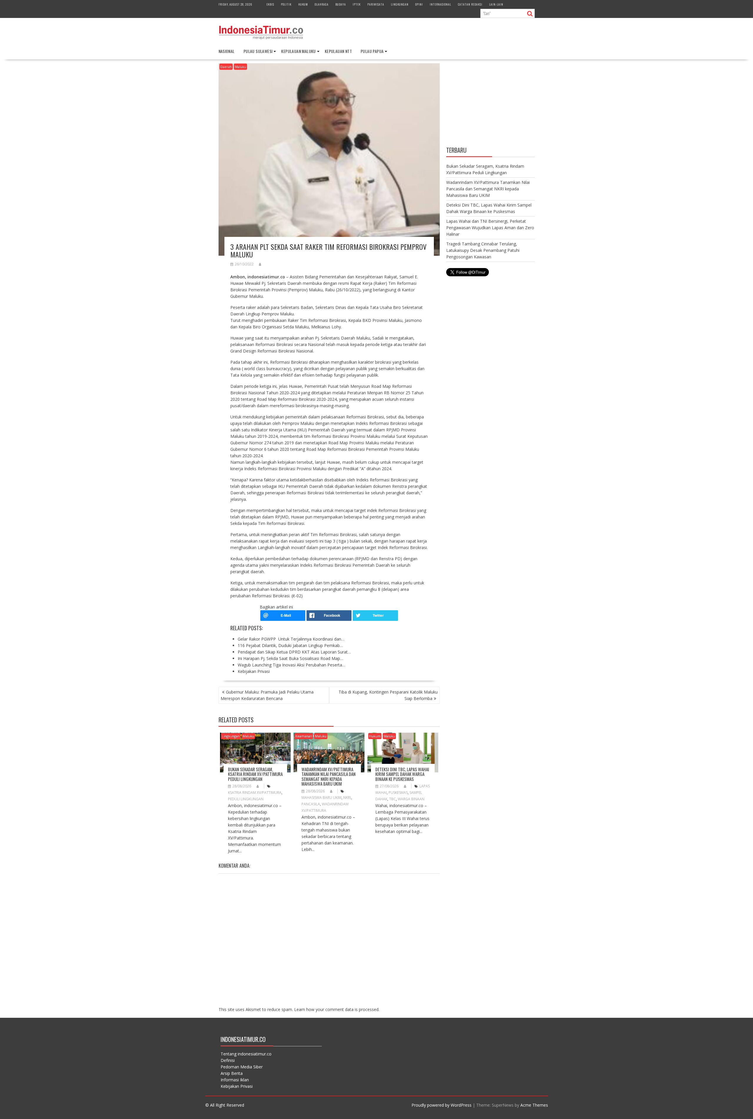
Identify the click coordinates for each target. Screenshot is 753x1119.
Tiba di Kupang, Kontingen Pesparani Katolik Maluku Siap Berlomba (388, 695)
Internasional (440, 4)
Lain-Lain (496, 4)
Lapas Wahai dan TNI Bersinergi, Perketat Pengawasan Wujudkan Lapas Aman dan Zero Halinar (490, 227)
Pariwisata (375, 4)
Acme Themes (534, 1105)
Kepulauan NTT (338, 51)
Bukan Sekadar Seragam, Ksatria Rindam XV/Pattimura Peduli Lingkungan (255, 774)
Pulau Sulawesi (258, 51)
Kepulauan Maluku (298, 51)
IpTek (357, 4)
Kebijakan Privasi (237, 1086)
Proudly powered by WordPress (442, 1105)
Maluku (240, 66)
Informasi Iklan (235, 1080)
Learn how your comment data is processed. (336, 1009)
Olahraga (322, 4)
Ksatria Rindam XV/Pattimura (254, 792)
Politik (286, 4)
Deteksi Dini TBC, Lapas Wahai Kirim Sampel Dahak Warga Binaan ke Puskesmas (402, 774)
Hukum (303, 4)
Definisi (228, 1060)
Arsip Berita (232, 1073)
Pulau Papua (372, 51)
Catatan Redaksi (470, 4)
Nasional (227, 51)
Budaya (340, 4)
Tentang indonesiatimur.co (246, 1054)
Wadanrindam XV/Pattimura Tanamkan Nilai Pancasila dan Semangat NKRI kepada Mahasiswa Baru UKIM (328, 776)
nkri (347, 797)
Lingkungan (400, 4)
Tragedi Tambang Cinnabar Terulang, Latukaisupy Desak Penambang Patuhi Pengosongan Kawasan (482, 250)
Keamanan (303, 736)
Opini (419, 4)
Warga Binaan (411, 799)
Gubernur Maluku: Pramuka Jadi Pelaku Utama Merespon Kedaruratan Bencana (267, 695)
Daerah (226, 66)
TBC (392, 799)
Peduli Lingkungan (246, 799)
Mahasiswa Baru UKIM (321, 797)
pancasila (310, 804)
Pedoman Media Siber (242, 1067)
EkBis (270, 4)
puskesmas (398, 792)
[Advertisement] (490, 104)
